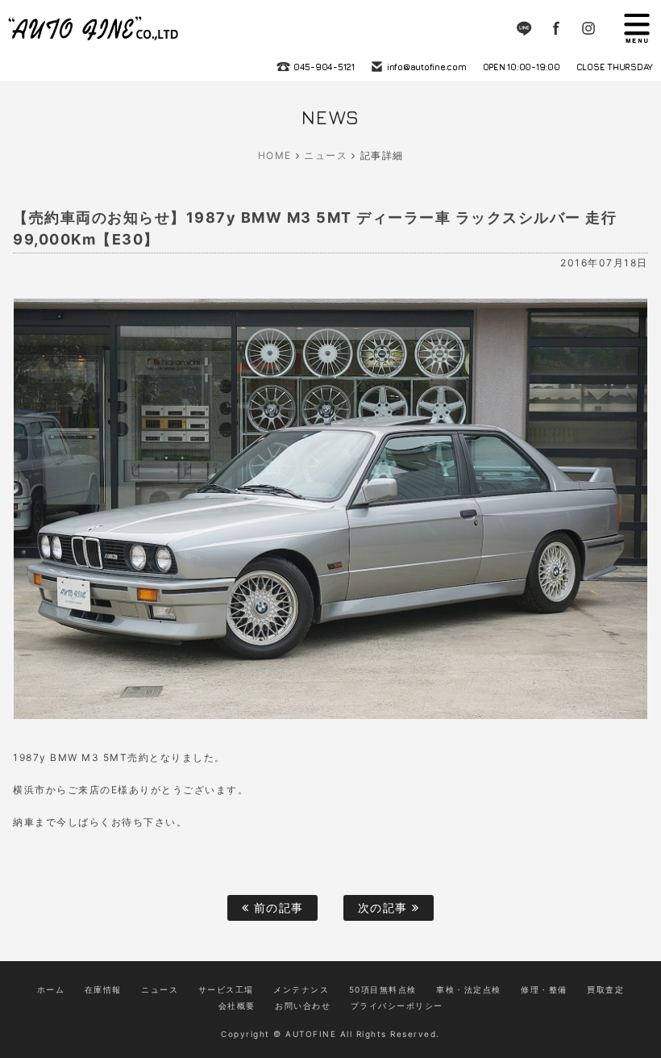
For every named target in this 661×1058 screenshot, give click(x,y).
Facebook (556, 28)
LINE (524, 28)
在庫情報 (103, 989)
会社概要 (237, 1005)
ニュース (325, 155)
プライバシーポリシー (397, 1005)
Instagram (588, 28)
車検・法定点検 (468, 989)
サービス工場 (226, 989)
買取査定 (605, 989)
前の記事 (276, 907)
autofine (94, 28)
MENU (637, 28)
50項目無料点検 (383, 989)
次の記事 (385, 907)
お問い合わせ (302, 1005)
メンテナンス (301, 989)
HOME (275, 155)
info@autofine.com (427, 66)
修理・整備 (544, 989)
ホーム (51, 989)
